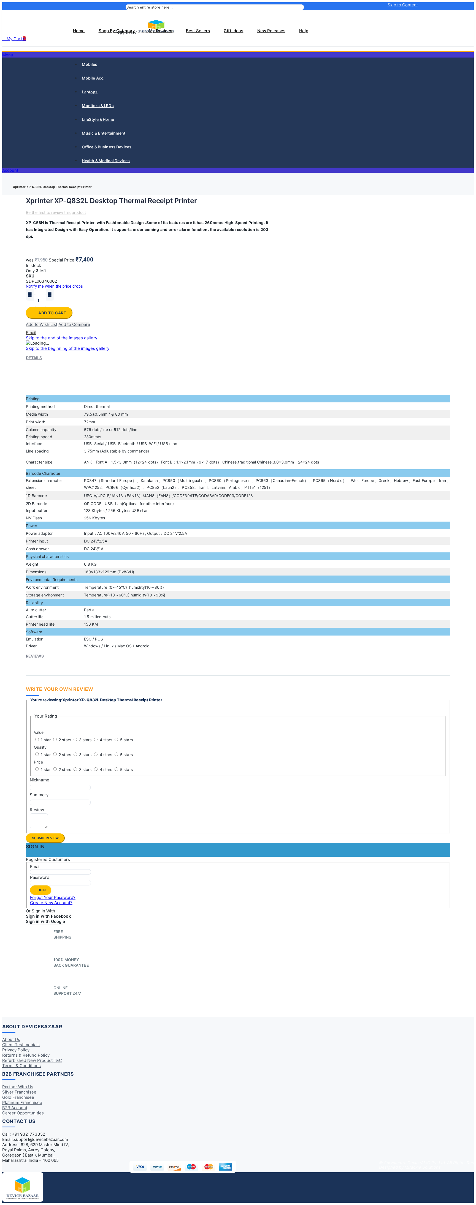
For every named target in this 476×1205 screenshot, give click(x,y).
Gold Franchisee (18, 1097)
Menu (7, 55)
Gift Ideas (233, 30)
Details (34, 357)
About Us (11, 1039)
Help (303, 30)
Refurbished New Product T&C (32, 1060)
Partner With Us (17, 1086)
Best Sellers (198, 30)
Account (10, 170)
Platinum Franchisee (22, 1102)
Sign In (423, 17)
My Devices (160, 30)
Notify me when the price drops (54, 286)
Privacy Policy (15, 1050)
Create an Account (413, 22)
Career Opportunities (23, 1113)
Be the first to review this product (56, 212)
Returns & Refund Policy (26, 1055)
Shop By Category (117, 30)
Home (9, 182)
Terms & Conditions (21, 1065)
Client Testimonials (21, 1044)
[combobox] (215, 7)
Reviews (35, 656)
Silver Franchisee (19, 1092)
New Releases (271, 30)
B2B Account (14, 1107)
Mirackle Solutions (423, 1167)
